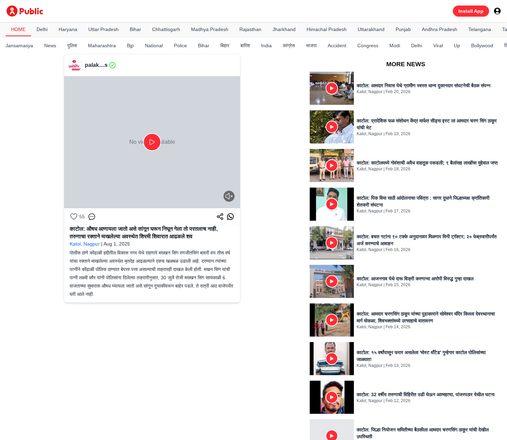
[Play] (152, 142)
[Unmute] (229, 196)
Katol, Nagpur (85, 244)
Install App (471, 11)
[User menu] (497, 11)
